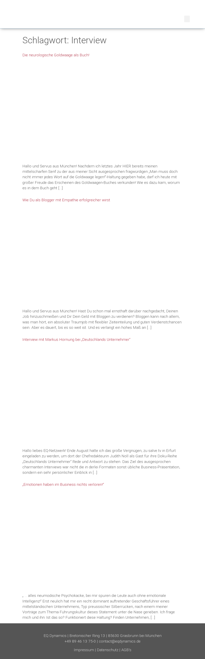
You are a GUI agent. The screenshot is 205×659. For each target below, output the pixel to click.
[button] (187, 19)
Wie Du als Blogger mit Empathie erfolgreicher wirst (66, 200)
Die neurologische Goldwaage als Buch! (55, 55)
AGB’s (126, 650)
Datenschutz (107, 650)
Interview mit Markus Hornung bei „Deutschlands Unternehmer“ (76, 339)
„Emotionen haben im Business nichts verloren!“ (63, 484)
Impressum (84, 650)
